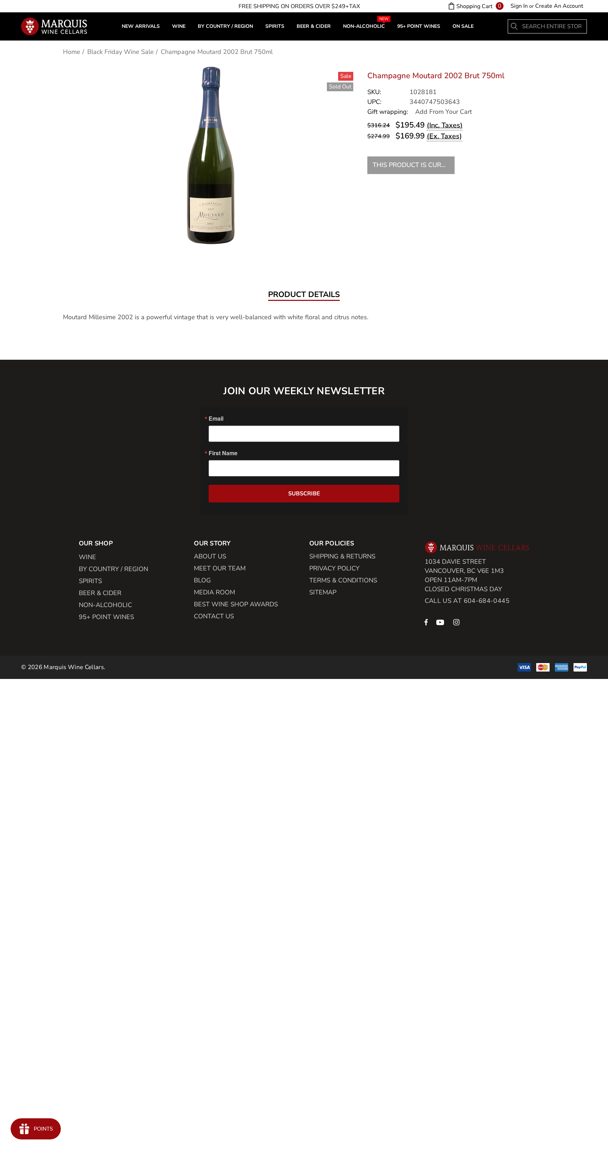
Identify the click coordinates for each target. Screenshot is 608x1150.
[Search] (515, 26)
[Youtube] (441, 622)
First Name (223, 453)
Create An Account (559, 6)
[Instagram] (457, 622)
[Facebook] (426, 622)
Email (216, 418)
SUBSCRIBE (304, 493)
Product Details (304, 295)
